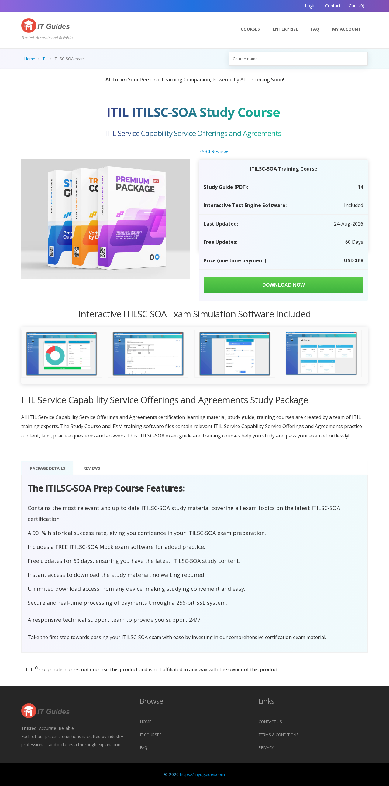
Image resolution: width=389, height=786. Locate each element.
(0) (356, 6)
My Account (346, 29)
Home (29, 58)
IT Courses (151, 734)
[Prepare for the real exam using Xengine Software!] (148, 354)
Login (310, 6)
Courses (250, 29)
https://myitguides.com (202, 774)
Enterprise (285, 29)
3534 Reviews (214, 151)
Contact (332, 6)
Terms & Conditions (279, 734)
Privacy (266, 747)
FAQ (315, 29)
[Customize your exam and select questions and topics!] (235, 354)
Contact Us (270, 721)
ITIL (44, 58)
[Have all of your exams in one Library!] (321, 353)
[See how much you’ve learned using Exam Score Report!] (61, 354)
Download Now (283, 285)
